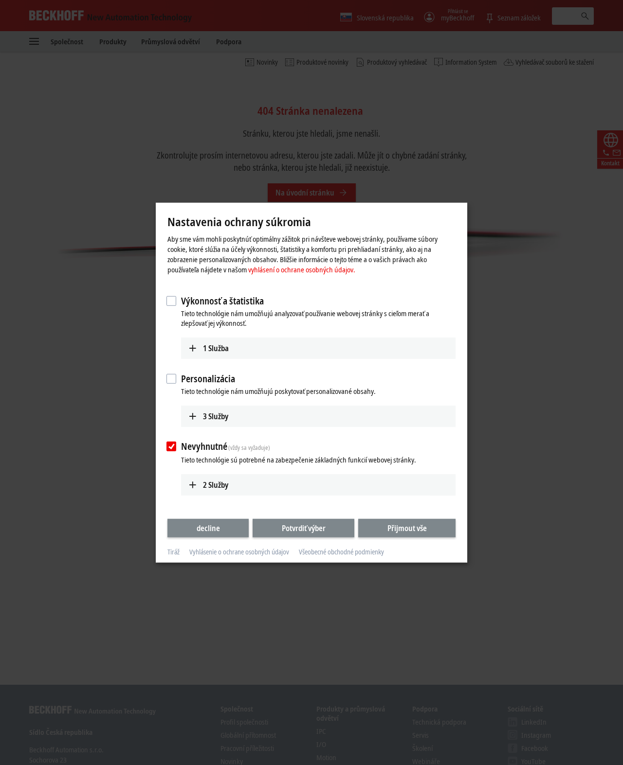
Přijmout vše (407, 528)
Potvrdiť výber (304, 528)
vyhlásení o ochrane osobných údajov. (301, 269)
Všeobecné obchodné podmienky (341, 551)
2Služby (215, 485)
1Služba (216, 348)
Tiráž (173, 551)
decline (208, 528)
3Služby (215, 415)
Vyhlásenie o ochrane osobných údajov (239, 551)
